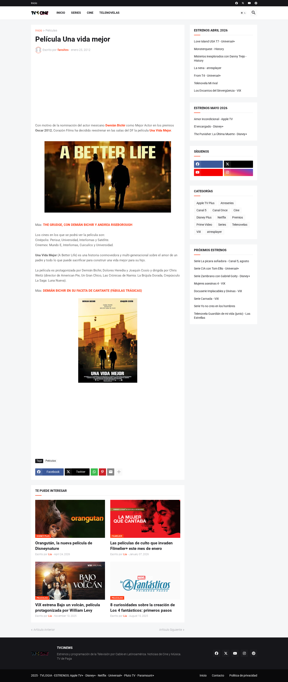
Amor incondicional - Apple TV (213, 119)
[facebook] (236, 3)
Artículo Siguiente (170, 629)
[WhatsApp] (94, 472)
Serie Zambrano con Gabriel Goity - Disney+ (222, 276)
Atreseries (227, 203)
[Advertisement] (107, 88)
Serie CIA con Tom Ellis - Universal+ (216, 268)
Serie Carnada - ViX (206, 298)
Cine (90, 12)
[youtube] (249, 3)
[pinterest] (256, 3)
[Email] (110, 472)
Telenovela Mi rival (206, 83)
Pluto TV (129, 675)
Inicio (34, 3)
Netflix (222, 217)
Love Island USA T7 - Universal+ (214, 41)
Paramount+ (145, 675)
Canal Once (220, 210)
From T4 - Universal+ (207, 75)
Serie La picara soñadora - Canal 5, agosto (221, 261)
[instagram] (238, 172)
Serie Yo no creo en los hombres (214, 306)
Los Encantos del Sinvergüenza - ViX (217, 90)
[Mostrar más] (118, 472)
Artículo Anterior (44, 629)
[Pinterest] (102, 472)
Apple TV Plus (205, 203)
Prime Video (204, 224)
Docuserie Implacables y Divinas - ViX (218, 291)
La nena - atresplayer (207, 68)
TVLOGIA (46, 675)
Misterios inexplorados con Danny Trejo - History (220, 58)
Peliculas (51, 30)
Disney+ (90, 675)
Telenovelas (109, 12)
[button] (243, 13)
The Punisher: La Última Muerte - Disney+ (220, 134)
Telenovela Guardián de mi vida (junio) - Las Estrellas (222, 316)
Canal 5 (201, 210)
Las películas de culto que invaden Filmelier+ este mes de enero (141, 546)
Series (76, 12)
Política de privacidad (243, 675)
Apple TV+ (76, 675)
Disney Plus (203, 217)
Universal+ (115, 675)
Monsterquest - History (209, 49)
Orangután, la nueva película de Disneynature (63, 546)
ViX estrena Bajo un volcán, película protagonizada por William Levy (67, 607)
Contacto (218, 675)
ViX (198, 231)
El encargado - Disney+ (208, 126)
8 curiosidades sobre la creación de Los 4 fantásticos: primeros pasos (142, 607)
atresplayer (214, 231)
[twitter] (243, 3)
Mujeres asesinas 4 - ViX (209, 283)
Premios (237, 217)
